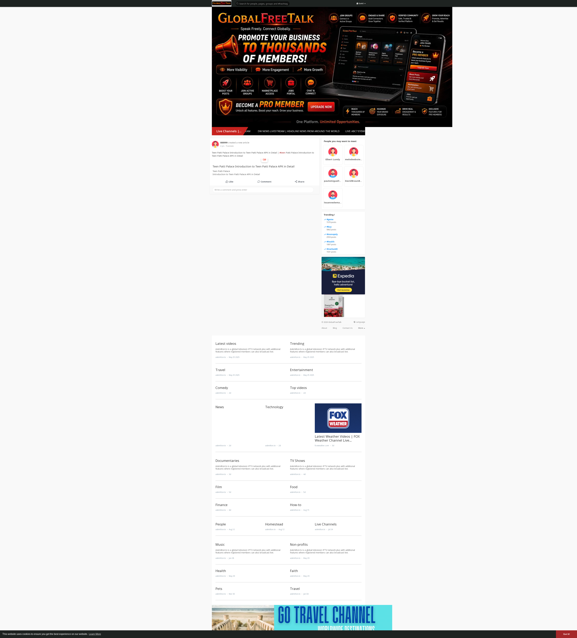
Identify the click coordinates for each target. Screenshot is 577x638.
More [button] (360, 328)
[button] (262, 3)
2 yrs (222, 146)
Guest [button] (361, 3)
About (324, 328)
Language (360, 322)
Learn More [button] (95, 634)
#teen (282, 152)
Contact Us (348, 328)
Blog (335, 328)
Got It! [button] (566, 634)
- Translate (229, 146)
